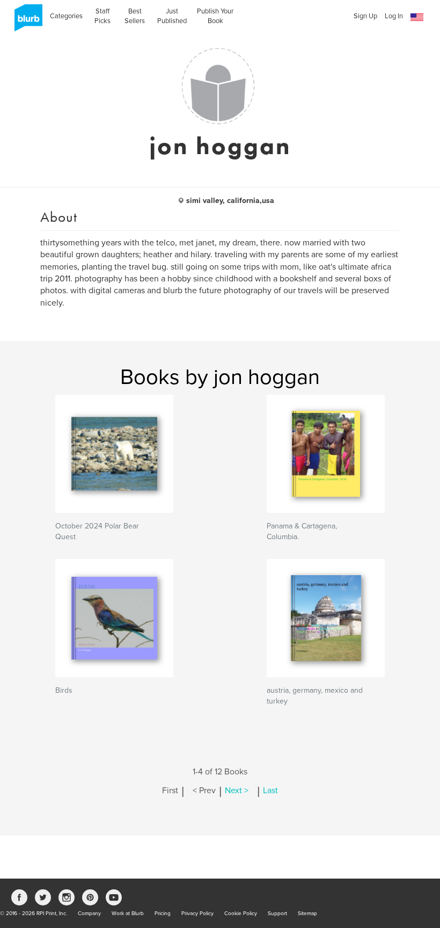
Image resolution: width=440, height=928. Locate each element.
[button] (416, 17)
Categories (66, 16)
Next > (236, 790)
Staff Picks (102, 16)
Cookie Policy (240, 913)
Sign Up (365, 16)
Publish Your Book (215, 16)
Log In (394, 16)
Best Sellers (134, 16)
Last (270, 790)
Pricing (163, 913)
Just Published (172, 16)
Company (89, 913)
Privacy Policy (197, 913)
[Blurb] (25, 21)
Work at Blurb (128, 913)
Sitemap (307, 913)
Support (277, 913)
